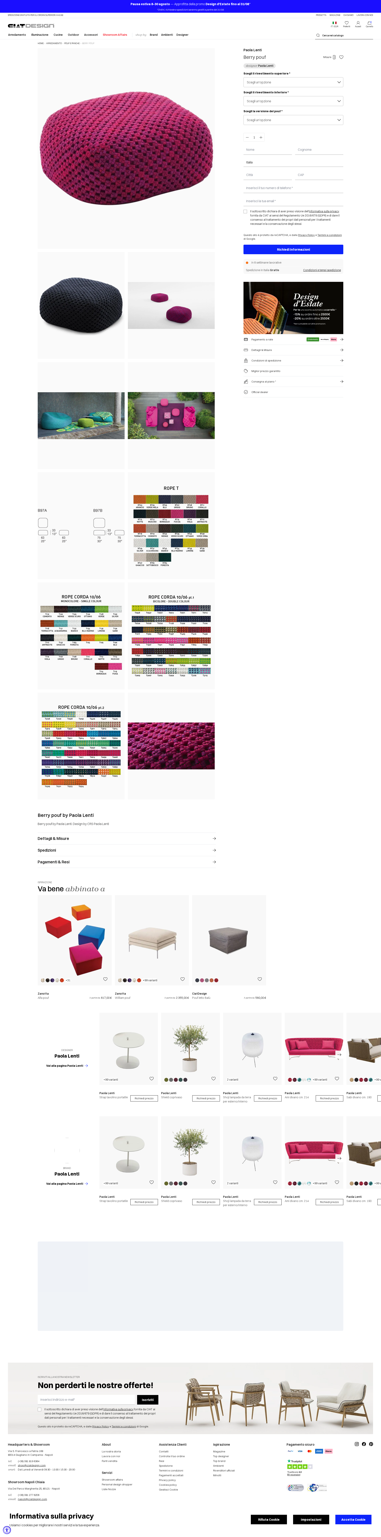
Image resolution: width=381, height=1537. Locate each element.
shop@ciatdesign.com (32, 1465)
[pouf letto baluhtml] (229, 940)
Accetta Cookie (353, 1520)
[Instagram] (357, 1457)
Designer (182, 35)
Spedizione (166, 1465)
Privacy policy (167, 1480)
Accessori (91, 35)
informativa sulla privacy (324, 211)
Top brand (219, 1461)
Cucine (58, 35)
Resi (161, 1461)
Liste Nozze (109, 1489)
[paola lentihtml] (67, 1150)
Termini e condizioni (330, 235)
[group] (74, 947)
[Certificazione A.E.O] (317, 1488)
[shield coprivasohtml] (190, 1049)
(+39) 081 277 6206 (28, 1494)
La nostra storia (111, 1451)
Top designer (221, 1456)
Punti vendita (109, 1461)
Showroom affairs (112, 1479)
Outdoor (73, 35)
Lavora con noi (365, 15)
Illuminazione (39, 35)
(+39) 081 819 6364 (28, 1461)
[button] (334, 24)
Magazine (335, 15)
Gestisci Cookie (168, 1489)
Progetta (321, 15)
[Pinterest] (371, 1457)
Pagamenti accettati (171, 1475)
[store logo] (31, 25)
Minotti (217, 1475)
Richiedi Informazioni (293, 249)
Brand (154, 35)
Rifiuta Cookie (269, 1520)
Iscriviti (148, 1400)
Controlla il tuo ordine (172, 1456)
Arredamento (17, 35)
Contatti (163, 1451)
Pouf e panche (72, 43)
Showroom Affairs (115, 35)
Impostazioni (311, 1520)
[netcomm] (295, 1488)
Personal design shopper (117, 1484)
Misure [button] (327, 57)
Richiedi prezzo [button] (144, 1098)
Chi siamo (348, 15)
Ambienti (167, 35)
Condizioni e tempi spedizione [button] (322, 270)
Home (41, 43)
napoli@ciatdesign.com (32, 1499)
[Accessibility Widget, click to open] (7, 1530)
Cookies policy (168, 1484)
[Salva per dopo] (341, 57)
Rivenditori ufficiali (224, 1470)
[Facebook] (364, 1457)
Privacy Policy (306, 235)
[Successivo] (211, 424)
